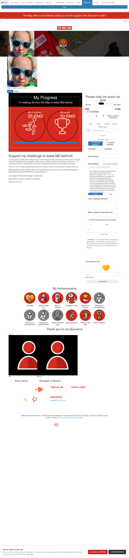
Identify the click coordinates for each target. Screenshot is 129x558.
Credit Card (104, 234)
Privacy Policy (78, 418)
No (111, 194)
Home (5, 3)
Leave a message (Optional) (97, 199)
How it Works (14, 3)
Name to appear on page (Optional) (100, 212)
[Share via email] (79, 42)
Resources (70, 3)
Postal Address (102, 164)
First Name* (92, 149)
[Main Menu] (1, 21)
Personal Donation (95, 144)
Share (16, 91)
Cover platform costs (93, 261)
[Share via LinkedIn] (81, 42)
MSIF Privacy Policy (108, 174)
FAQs (78, 3)
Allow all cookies (98, 552)
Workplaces (39, 3)
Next (106, 224)
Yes (96, 194)
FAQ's (92, 392)
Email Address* (93, 156)
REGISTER (87, 3)
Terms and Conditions (66, 418)
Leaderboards (59, 3)
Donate (96, 3)
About (73, 396)
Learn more (30, 554)
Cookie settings (117, 552)
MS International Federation (99, 395)
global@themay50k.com (97, 192)
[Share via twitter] (77, 42)
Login (64, 7)
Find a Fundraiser (109, 3)
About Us (49, 3)
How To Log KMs (27, 3)
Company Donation (110, 143)
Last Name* (108, 149)
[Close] (128, 21)
